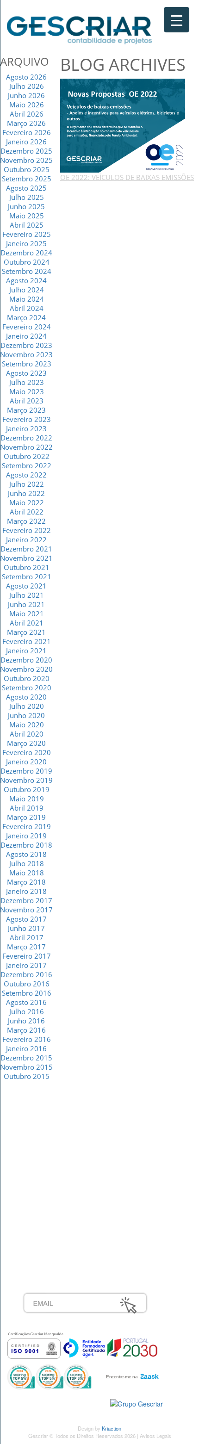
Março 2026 (26, 123)
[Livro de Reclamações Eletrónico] (136, 1402)
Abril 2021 (27, 622)
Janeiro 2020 (26, 761)
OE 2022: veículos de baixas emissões (127, 177)
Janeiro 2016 (26, 1048)
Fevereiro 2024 (26, 326)
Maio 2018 (26, 872)
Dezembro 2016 (26, 974)
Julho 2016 (26, 1011)
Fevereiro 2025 (26, 234)
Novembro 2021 (26, 558)
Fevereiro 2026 (26, 132)
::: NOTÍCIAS (42, 1152)
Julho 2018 (26, 863)
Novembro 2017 (26, 909)
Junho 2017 (26, 928)
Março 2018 (26, 881)
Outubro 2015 (27, 1076)
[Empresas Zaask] (131, 1374)
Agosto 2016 (26, 1002)
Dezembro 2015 (26, 1057)
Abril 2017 (27, 937)
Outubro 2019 (27, 789)
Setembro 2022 (26, 465)
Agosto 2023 (26, 373)
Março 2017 (26, 946)
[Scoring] (49, 1376)
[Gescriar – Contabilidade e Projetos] (79, 28)
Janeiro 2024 (26, 336)
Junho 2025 (26, 206)
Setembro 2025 (26, 178)
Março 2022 (26, 521)
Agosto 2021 (26, 585)
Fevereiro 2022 (26, 530)
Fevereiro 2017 (26, 956)
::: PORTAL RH (45, 1203)
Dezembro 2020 (26, 659)
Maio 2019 (26, 798)
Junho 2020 (26, 715)
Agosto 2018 (26, 854)
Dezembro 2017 (26, 900)
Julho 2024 (26, 289)
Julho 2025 (26, 197)
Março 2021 (26, 632)
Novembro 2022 (26, 447)
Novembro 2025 (26, 160)
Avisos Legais (155, 1435)
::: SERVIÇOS (43, 1132)
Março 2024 (26, 317)
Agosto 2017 (26, 918)
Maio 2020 (26, 724)
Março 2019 (26, 817)
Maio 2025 (26, 215)
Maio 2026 (26, 104)
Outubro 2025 (27, 169)
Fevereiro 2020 (26, 752)
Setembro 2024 (26, 271)
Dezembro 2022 (26, 437)
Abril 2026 (27, 113)
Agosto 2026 (26, 76)
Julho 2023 (26, 382)
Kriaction (111, 1428)
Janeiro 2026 (26, 141)
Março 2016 (26, 1030)
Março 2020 (26, 743)
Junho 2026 (26, 95)
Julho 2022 (26, 484)
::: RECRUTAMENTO (55, 1213)
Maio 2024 (26, 299)
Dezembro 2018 (26, 844)
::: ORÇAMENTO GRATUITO (67, 1223)
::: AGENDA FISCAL (53, 1244)
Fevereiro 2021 (26, 641)
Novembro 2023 (26, 354)
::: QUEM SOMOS (50, 1121)
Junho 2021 (26, 604)
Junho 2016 (26, 1020)
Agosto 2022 (26, 474)
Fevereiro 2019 (26, 826)
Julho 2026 (26, 86)
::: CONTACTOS (47, 1162)
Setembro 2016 (26, 993)
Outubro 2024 (27, 261)
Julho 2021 (26, 595)
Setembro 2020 (26, 687)
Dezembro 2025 (26, 150)
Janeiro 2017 (26, 965)
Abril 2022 (27, 511)
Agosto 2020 (26, 696)
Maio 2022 (26, 502)
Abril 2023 (27, 400)
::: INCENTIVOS (47, 1142)
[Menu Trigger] (176, 19)
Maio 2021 (26, 613)
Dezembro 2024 (26, 252)
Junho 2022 (26, 493)
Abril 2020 (27, 733)
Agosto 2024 (26, 280)
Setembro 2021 (26, 576)
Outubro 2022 (27, 456)
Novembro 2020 (26, 669)
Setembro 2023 (26, 363)
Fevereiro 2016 (26, 1039)
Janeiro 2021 (26, 650)
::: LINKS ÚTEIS (47, 1233)
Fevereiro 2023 (26, 419)
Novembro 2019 (26, 780)
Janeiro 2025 (26, 243)
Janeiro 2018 (26, 891)
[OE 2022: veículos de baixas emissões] (122, 124)
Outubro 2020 (27, 678)
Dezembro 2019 (26, 770)
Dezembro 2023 (26, 345)
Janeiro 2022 (26, 539)
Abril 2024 (27, 308)
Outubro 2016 (27, 983)
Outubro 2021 (27, 567)
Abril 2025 (27, 224)
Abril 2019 (27, 807)
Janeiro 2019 (26, 835)
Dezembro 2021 (26, 548)
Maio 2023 (26, 391)
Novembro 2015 (26, 1067)
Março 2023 (26, 410)
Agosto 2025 (26, 187)
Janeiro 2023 (26, 428)
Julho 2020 (26, 706)
